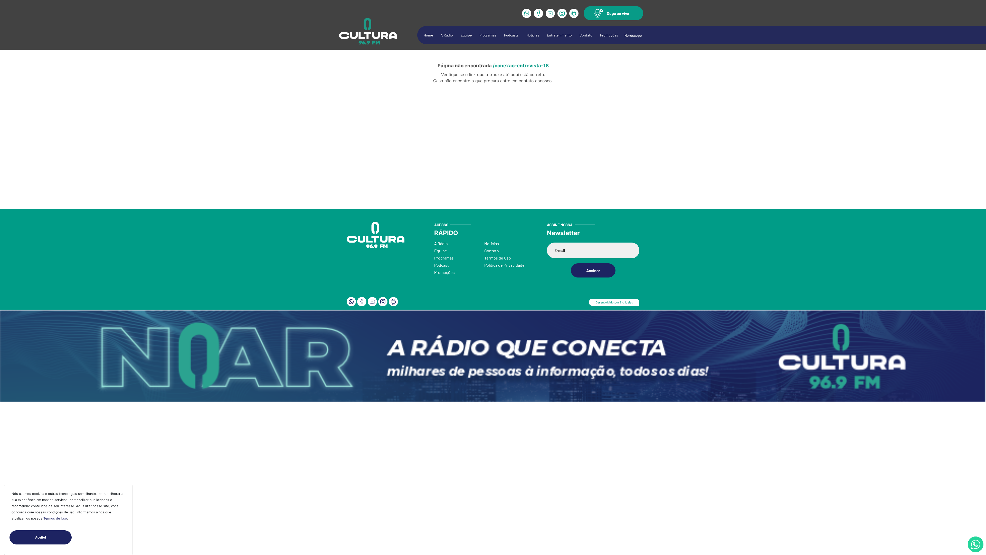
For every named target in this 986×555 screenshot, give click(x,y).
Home (428, 35)
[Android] (574, 13)
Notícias (532, 35)
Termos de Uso (55, 518)
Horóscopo (633, 35)
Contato (586, 35)
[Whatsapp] (526, 13)
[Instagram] (562, 13)
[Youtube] (550, 13)
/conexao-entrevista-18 (521, 66)
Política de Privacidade (504, 265)
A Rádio (447, 35)
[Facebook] (538, 13)
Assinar (593, 270)
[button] (613, 13)
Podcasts (511, 35)
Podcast (441, 265)
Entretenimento (559, 35)
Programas (487, 35)
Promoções (609, 35)
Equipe (466, 35)
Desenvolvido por (614, 302)
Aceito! (40, 537)
